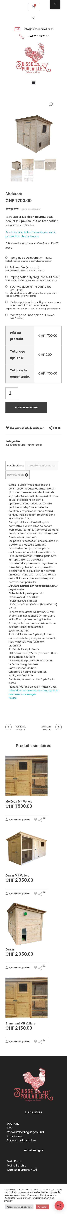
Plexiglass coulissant (31, 258)
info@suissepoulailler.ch (38, 29)
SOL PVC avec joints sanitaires (30, 288)
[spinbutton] (12, 393)
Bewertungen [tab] (17, 475)
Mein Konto (14, 1161)
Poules (13, 698)
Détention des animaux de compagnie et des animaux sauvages (33, 692)
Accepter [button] (42, 1206)
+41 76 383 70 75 (38, 36)
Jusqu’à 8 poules (15, 445)
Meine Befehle (16, 1165)
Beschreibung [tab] (15, 465)
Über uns (13, 1124)
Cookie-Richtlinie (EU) (22, 1170)
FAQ (9, 1128)
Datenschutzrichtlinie (21, 1140)
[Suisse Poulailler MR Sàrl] (33, 58)
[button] (33, 82)
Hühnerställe (34, 445)
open (50, 104)
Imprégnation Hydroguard (35, 277)
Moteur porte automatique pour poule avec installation (35, 304)
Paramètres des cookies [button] (19, 1206)
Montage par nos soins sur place (32, 317)
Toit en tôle (24, 267)
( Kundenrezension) (30, 209)
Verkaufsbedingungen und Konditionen (25, 1134)
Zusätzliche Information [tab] (41, 465)
